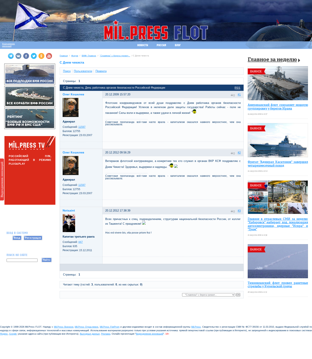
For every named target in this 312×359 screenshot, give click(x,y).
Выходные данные (90, 334)
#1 (239, 94)
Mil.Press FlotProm (109, 327)
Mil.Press (196, 327)
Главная (64, 55)
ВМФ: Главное (89, 55)
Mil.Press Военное (63, 327)
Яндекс (4, 334)
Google (13, 334)
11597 (82, 126)
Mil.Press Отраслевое (86, 327)
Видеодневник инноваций (2, 179)
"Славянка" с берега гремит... (115, 55)
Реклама (105, 334)
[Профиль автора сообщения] (71, 116)
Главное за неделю (272, 60)
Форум (74, 55)
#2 (239, 152)
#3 (239, 210)
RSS (237, 87)
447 (80, 242)
